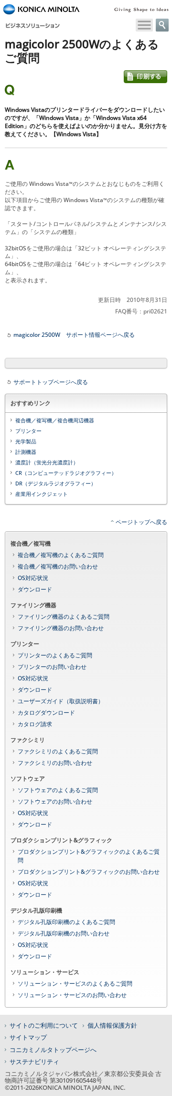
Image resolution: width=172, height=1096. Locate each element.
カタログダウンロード (46, 713)
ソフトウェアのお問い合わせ (55, 801)
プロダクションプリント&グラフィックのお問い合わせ (89, 872)
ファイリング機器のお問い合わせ (61, 628)
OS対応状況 (33, 578)
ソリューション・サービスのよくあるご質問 (75, 983)
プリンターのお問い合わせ (52, 667)
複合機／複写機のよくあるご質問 (61, 555)
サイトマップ (28, 1037)
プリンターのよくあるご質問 (55, 655)
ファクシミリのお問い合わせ (55, 763)
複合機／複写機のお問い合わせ (58, 566)
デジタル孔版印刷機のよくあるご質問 (66, 922)
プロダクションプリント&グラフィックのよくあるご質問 (89, 856)
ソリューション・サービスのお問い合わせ (72, 995)
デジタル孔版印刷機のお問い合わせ (63, 933)
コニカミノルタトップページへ (53, 1049)
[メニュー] (144, 25)
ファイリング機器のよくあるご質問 (63, 616)
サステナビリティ (34, 1061)
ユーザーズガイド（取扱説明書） (61, 701)
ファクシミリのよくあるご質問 (58, 751)
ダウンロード (35, 589)
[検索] (162, 25)
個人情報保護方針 (112, 1025)
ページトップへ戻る (141, 522)
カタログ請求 (35, 724)
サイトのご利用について (44, 1025)
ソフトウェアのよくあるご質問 (58, 790)
